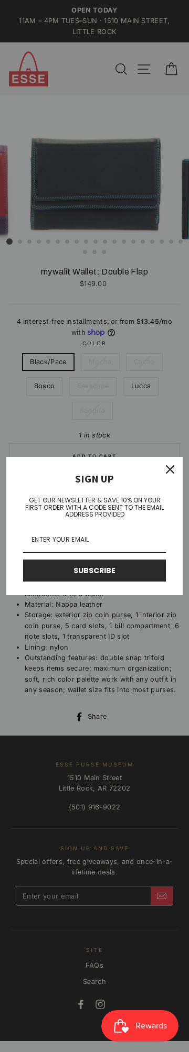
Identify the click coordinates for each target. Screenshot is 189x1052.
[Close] (170, 469)
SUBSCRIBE (95, 570)
